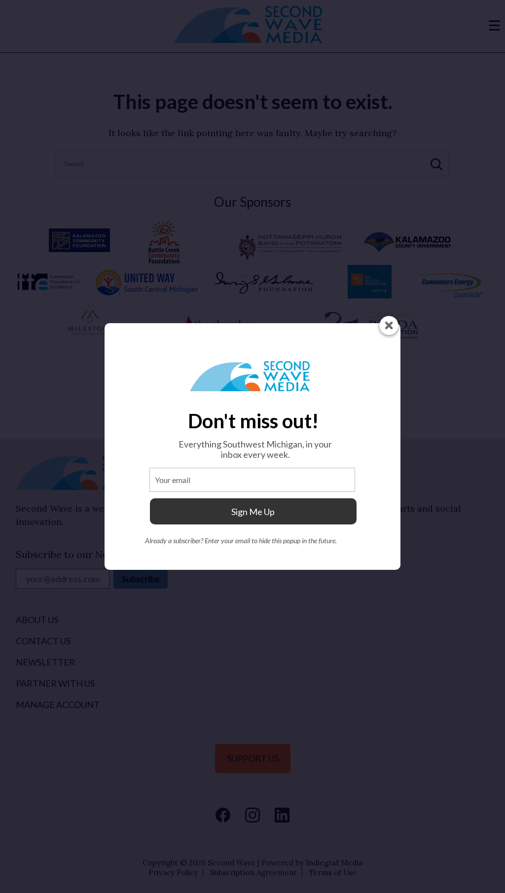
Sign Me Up (253, 511)
